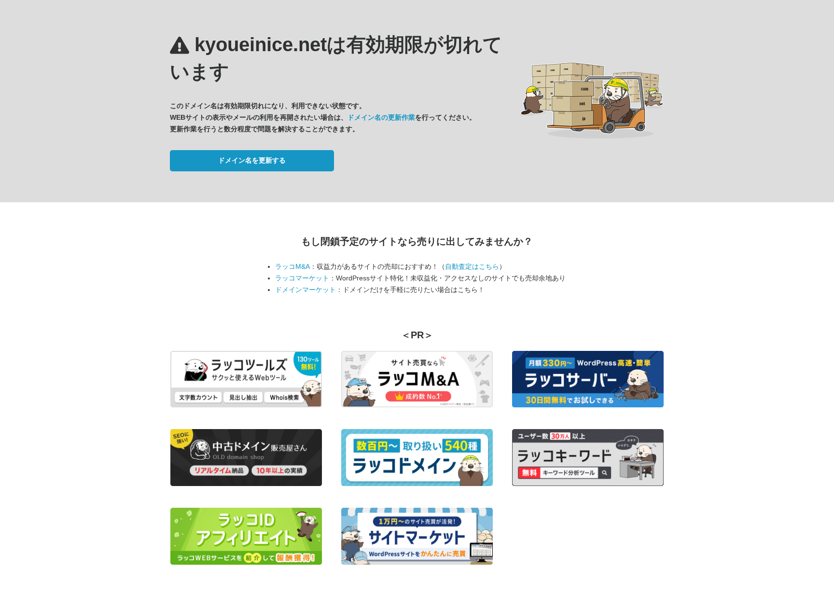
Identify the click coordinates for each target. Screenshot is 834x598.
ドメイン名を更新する (252, 160)
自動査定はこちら (472, 266)
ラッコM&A (292, 266)
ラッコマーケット (302, 278)
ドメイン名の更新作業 (381, 117)
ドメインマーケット (305, 289)
